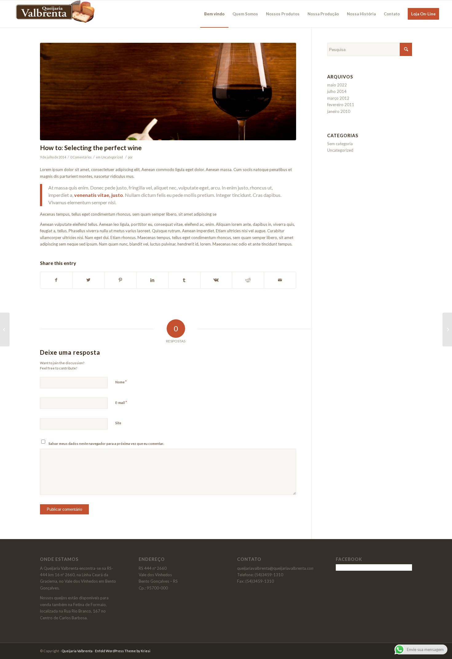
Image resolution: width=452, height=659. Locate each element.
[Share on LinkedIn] (152, 280)
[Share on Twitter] (88, 280)
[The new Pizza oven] (5, 329)
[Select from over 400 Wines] (168, 91)
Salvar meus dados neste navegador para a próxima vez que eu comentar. (106, 443)
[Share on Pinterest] (120, 280)
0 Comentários (81, 157)
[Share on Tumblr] (184, 280)
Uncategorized (112, 157)
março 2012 (338, 98)
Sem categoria (340, 143)
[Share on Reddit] (248, 280)
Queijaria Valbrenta (77, 651)
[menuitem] (214, 13)
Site (118, 423)
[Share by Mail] (280, 280)
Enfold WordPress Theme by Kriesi (122, 651)
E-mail (121, 402)
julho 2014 (337, 91)
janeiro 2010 (338, 111)
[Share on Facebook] (56, 280)
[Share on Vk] (216, 280)
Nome (121, 381)
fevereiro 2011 (340, 104)
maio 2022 (337, 84)
